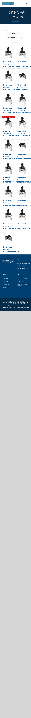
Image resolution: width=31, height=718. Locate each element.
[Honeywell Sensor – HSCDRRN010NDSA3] (8, 215)
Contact (5, 287)
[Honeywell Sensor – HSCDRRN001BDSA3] (8, 169)
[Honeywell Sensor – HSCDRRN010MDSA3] (22, 192)
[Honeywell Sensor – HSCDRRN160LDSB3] (8, 53)
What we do (6, 284)
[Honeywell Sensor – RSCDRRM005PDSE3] (8, 238)
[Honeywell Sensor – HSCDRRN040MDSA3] (22, 169)
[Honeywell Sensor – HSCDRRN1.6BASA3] (22, 215)
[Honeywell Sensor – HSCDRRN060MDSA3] (22, 99)
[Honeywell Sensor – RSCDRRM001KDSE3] (22, 76)
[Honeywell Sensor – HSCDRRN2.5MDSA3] (8, 146)
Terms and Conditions (22, 278)
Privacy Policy (20, 281)
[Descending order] (23, 33)
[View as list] (16, 41)
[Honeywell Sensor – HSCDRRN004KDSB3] (8, 192)
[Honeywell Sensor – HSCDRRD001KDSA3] (22, 53)
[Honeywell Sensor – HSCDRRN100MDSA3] (22, 122)
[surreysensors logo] (8, 2)
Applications (6, 278)
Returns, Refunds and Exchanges (22, 285)
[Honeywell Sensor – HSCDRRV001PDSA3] (8, 76)
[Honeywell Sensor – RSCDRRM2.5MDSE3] (22, 146)
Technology (5, 281)
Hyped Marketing (17, 308)
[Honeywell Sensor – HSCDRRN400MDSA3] (8, 99)
